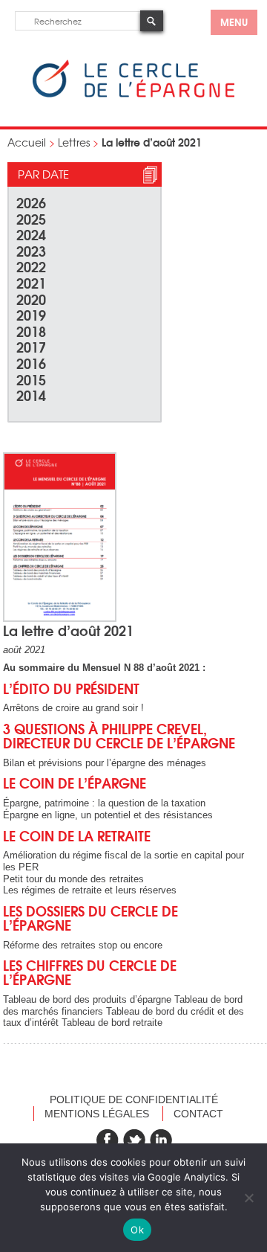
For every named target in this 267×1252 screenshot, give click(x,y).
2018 (31, 331)
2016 (31, 363)
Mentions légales (96, 1114)
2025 (31, 218)
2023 (31, 250)
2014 (31, 395)
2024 (31, 234)
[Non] (248, 1197)
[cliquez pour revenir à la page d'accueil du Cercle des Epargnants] (133, 94)
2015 (31, 379)
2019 (31, 314)
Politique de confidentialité (134, 1099)
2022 (31, 266)
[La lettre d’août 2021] (59, 618)
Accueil (26, 142)
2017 (31, 346)
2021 (31, 282)
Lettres (74, 142)
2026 (31, 202)
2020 (31, 299)
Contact (198, 1114)
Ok (137, 1230)
